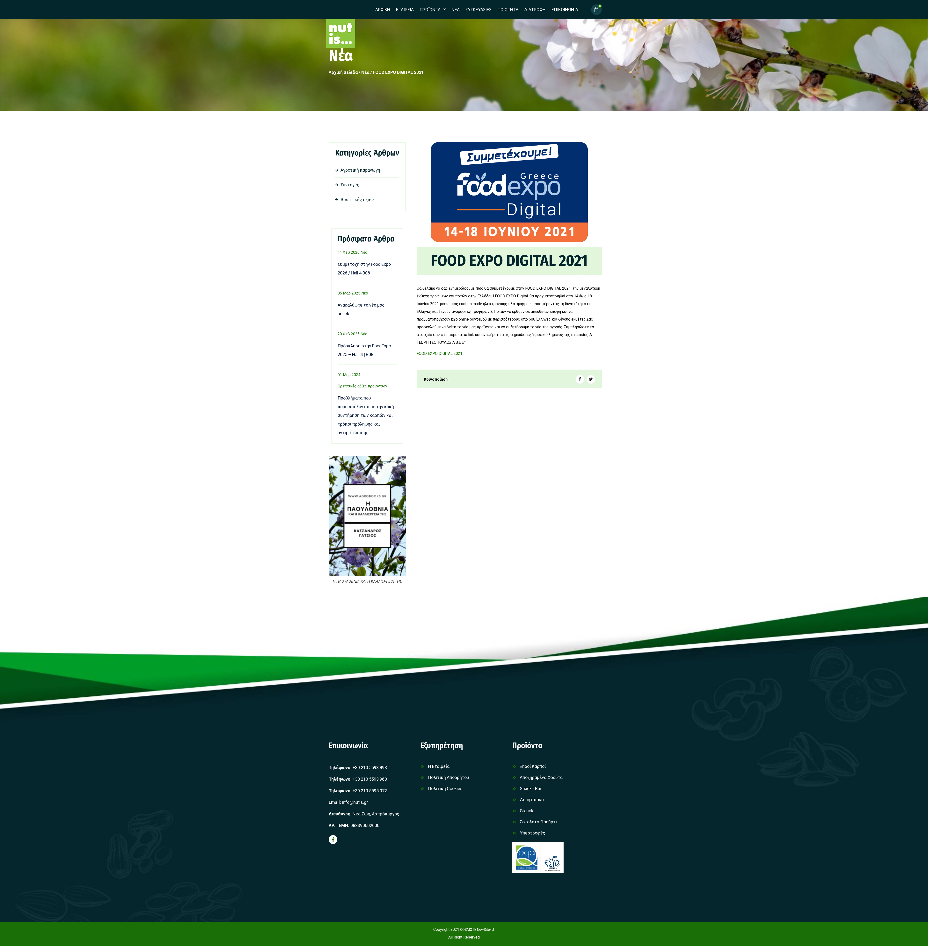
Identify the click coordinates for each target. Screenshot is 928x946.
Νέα (341, 55)
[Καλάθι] (596, 9)
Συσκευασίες (478, 9)
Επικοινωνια (564, 9)
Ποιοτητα (507, 9)
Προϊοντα (430, 9)
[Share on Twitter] (591, 379)
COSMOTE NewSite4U (477, 930)
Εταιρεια (405, 9)
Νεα (455, 9)
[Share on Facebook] (580, 379)
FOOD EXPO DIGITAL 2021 (439, 353)
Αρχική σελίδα (343, 72)
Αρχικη (382, 9)
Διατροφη (535, 9)
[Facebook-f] (333, 839)
